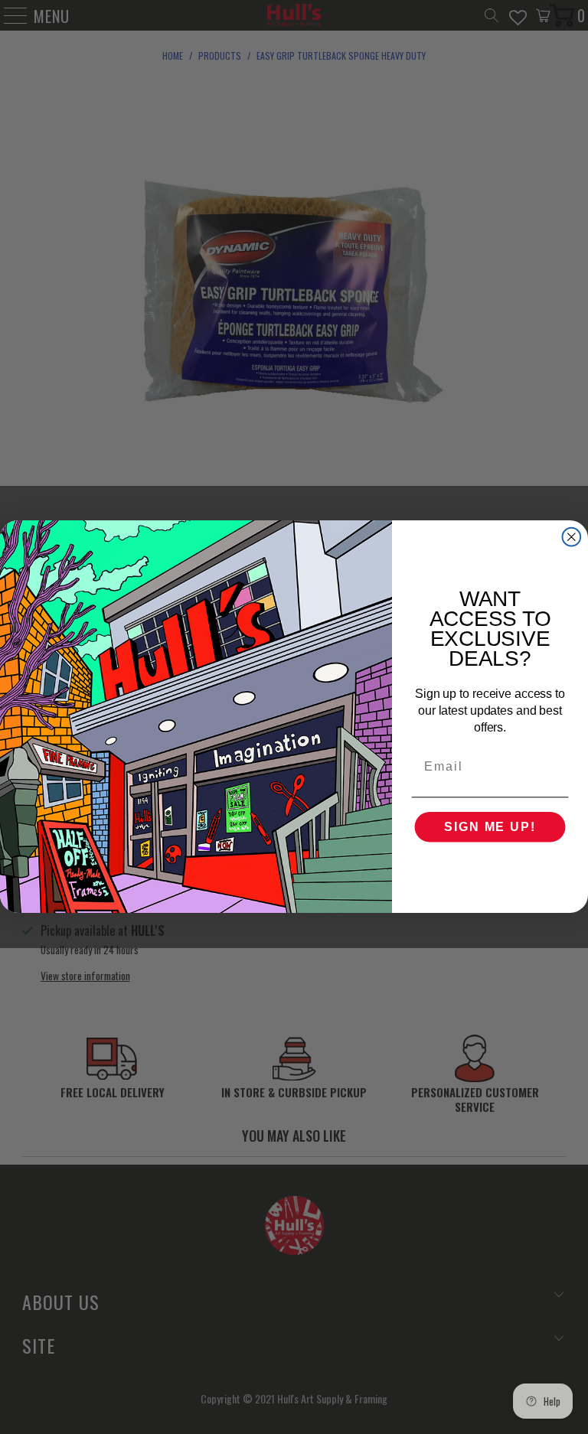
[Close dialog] (572, 537)
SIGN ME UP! (489, 827)
